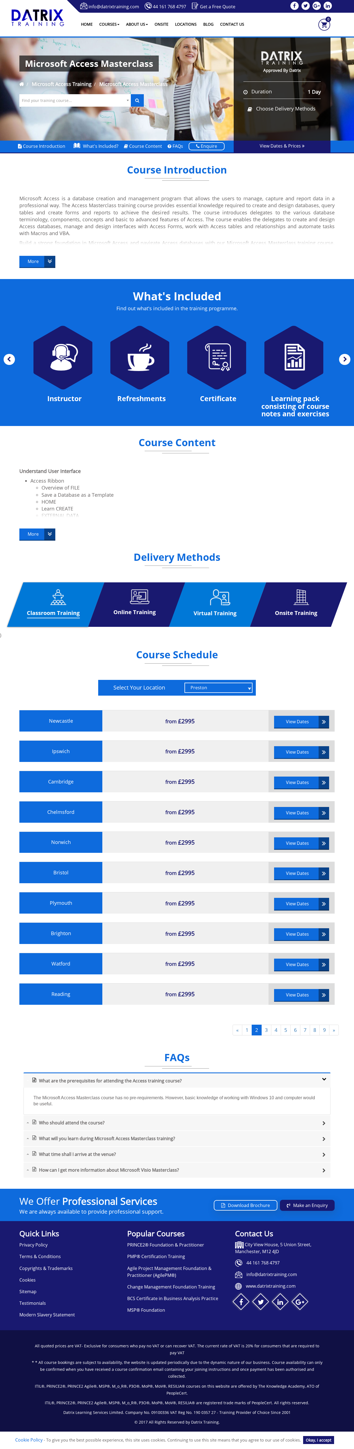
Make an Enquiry (310, 1205)
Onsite (161, 24)
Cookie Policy (29, 1440)
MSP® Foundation (146, 1310)
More (33, 261)
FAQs (177, 146)
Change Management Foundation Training (171, 1287)
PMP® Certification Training (156, 1256)
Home (87, 24)
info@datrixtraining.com (113, 7)
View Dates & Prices (281, 146)
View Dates (297, 722)
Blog (208, 24)
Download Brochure (249, 1205)
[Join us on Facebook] (241, 1303)
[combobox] (75, 100)
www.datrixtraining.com (271, 1286)
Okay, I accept (318, 1440)
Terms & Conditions (40, 1256)
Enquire (208, 146)
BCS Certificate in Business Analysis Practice (172, 1298)
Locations (186, 24)
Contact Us (232, 24)
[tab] (177, 1080)
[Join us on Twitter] (261, 1303)
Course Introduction (43, 146)
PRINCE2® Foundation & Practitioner (165, 1245)
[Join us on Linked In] (280, 1303)
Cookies (27, 1280)
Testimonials (32, 1303)
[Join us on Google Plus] (300, 1303)
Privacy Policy (33, 1245)
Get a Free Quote (217, 7)
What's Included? (100, 146)
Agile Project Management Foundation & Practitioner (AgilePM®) (169, 1271)
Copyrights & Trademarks (46, 1268)
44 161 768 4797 (169, 7)
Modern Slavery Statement (47, 1315)
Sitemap (28, 1291)
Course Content (145, 146)
